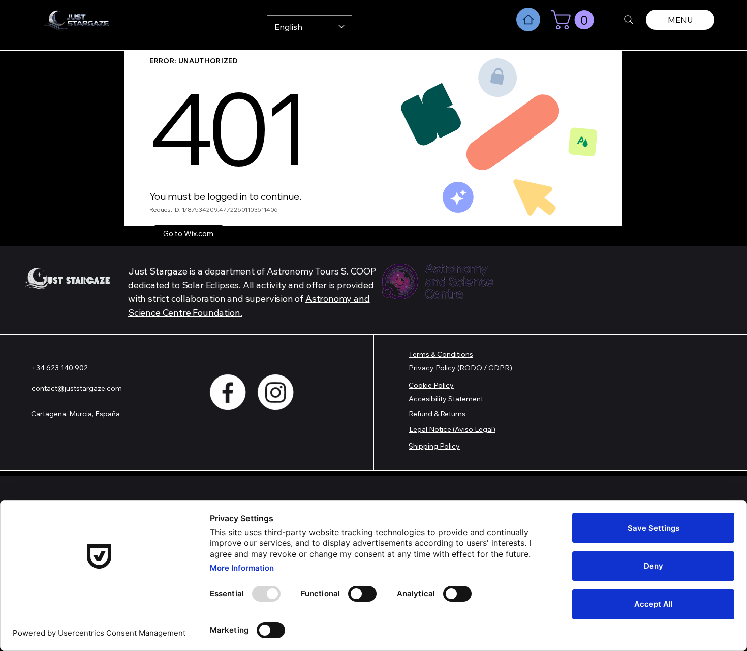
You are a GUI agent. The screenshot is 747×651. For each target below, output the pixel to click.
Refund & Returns (437, 413)
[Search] (628, 19)
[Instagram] (275, 392)
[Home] (528, 19)
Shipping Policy (434, 446)
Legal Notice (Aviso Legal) (452, 429)
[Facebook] (228, 392)
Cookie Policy (431, 385)
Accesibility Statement (446, 398)
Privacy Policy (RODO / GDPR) (460, 367)
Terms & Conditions (441, 354)
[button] (575, 19)
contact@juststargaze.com (77, 388)
